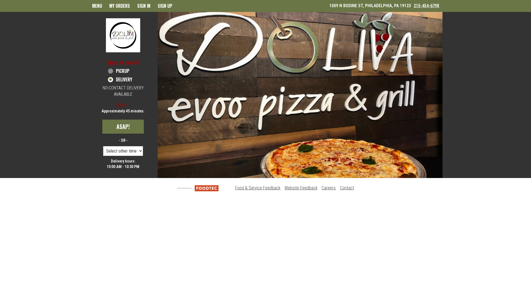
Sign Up (165, 5)
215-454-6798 (426, 5)
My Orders (119, 5)
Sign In (143, 5)
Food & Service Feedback (257, 187)
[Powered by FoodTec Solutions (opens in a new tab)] (197, 187)
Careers (329, 187)
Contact (347, 187)
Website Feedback (301, 187)
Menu (97, 5)
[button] (123, 35)
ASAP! (123, 126)
